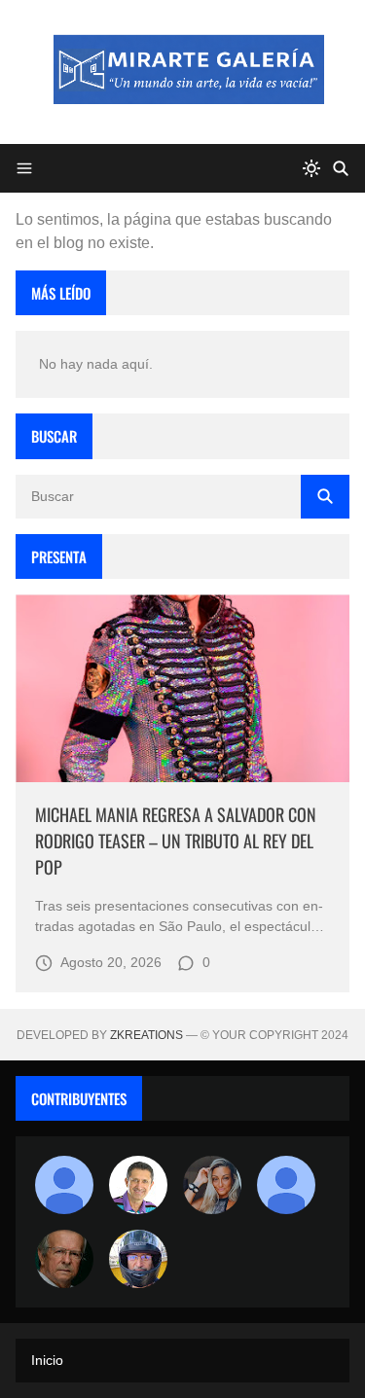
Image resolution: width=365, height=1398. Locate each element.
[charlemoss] (64, 1259)
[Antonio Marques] (64, 1185)
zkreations (146, 1035)
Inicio (47, 1360)
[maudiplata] (138, 1259)
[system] (311, 168)
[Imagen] (182, 688)
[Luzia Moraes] (212, 1185)
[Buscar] (340, 168)
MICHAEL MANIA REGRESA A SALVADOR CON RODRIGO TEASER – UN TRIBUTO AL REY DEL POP (175, 840)
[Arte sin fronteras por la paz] (138, 1185)
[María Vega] (286, 1185)
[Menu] (24, 168)
